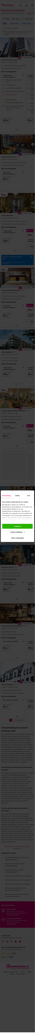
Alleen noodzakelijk (17, 538)
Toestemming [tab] (6, 495)
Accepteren (17, 526)
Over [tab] (28, 495)
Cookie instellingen (16, 532)
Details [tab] (17, 495)
